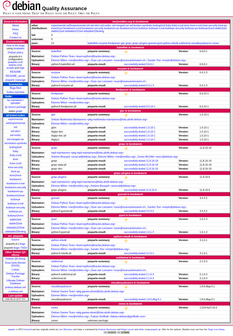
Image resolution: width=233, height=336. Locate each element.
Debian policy (15, 52)
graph (19, 111)
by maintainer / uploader (15, 101)
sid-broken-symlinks (15, 143)
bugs (22, 243)
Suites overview (15, 92)
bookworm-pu (15, 191)
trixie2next (15, 175)
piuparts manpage (15, 80)
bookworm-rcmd (15, 183)
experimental (15, 119)
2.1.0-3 (150, 274)
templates (18, 48)
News (15, 29)
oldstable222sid (15, 227)
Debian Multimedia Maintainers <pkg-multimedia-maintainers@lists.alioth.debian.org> (99, 119)
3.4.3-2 (150, 211)
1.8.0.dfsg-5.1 (153, 299)
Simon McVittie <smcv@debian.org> (157, 156)
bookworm (19, 96)
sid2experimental (15, 123)
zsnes (215, 43)
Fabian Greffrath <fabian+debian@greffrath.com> (118, 316)
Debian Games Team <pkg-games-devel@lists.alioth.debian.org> (87, 291)
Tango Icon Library (216, 329)
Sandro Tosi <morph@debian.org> (166, 60)
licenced (28, 329)
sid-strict (15, 131)
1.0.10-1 (150, 127)
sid (15, 127)
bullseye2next (15, 215)
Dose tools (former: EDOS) (15, 264)
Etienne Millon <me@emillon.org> (70, 60)
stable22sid (15, 223)
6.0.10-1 (150, 106)
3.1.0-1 (150, 253)
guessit (152, 43)
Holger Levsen (127, 329)
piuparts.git (156, 329)
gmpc (129, 43)
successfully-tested (135, 64)
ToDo (24, 247)
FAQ (15, 33)
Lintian (15, 269)
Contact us (16, 37)
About (15, 25)
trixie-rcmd (15, 163)
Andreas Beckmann (107, 329)
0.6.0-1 (150, 64)
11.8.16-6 (151, 190)
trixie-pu (15, 171)
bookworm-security (15, 187)
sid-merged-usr (15, 139)
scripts (10, 68)
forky (15, 151)
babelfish (93, 43)
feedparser (114, 43)
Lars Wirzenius (65, 329)
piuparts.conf (15, 62)
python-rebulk (170, 43)
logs (21, 68)
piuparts (11, 329)
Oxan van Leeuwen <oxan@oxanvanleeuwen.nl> (118, 60)
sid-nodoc (15, 135)
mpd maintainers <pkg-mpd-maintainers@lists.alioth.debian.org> (87, 152)
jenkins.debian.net (15, 287)
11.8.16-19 (152, 160)
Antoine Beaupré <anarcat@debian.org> (74, 156)
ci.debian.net (15, 291)
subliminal (185, 43)
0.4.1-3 (150, 85)
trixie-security (15, 167)
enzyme (103, 43)
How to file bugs (15, 45)
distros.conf (15, 65)
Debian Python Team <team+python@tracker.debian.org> (83, 56)
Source (15, 239)
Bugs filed (15, 88)
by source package (15, 107)
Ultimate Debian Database (15, 282)
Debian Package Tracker (15, 275)
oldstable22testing (15, 231)
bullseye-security (15, 207)
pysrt (159, 43)
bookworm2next (15, 195)
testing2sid (15, 147)
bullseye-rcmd (15, 203)
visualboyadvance (201, 43)
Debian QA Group (16, 258)
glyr (123, 43)
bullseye (15, 199)
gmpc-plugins (140, 43)
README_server (15, 76)
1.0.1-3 (150, 232)
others (141, 329)
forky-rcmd (15, 155)
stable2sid (15, 219)
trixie (15, 159)
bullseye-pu (15, 211)
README (15, 71)
